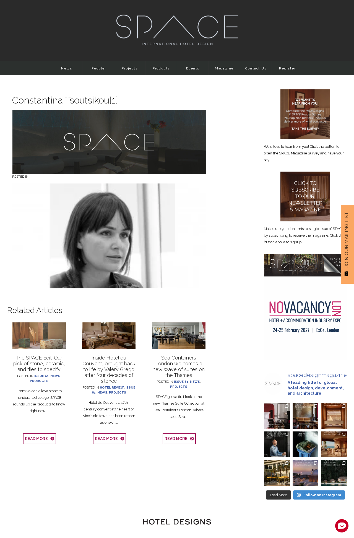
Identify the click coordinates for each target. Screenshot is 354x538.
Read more (37, 438)
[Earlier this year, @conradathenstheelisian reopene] (277, 473)
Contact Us (256, 68)
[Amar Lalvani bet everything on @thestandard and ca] (305, 416)
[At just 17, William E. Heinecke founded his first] (305, 473)
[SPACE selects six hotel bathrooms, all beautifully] (334, 416)
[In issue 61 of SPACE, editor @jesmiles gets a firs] (277, 416)
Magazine (224, 68)
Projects (129, 68)
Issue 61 (41, 376)
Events (192, 68)
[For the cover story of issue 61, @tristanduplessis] (305, 444)
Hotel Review (112, 387)
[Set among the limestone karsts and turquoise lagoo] (334, 473)
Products (161, 68)
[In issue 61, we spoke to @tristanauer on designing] (277, 444)
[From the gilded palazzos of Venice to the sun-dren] (334, 444)
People (98, 68)
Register (287, 68)
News (66, 68)
